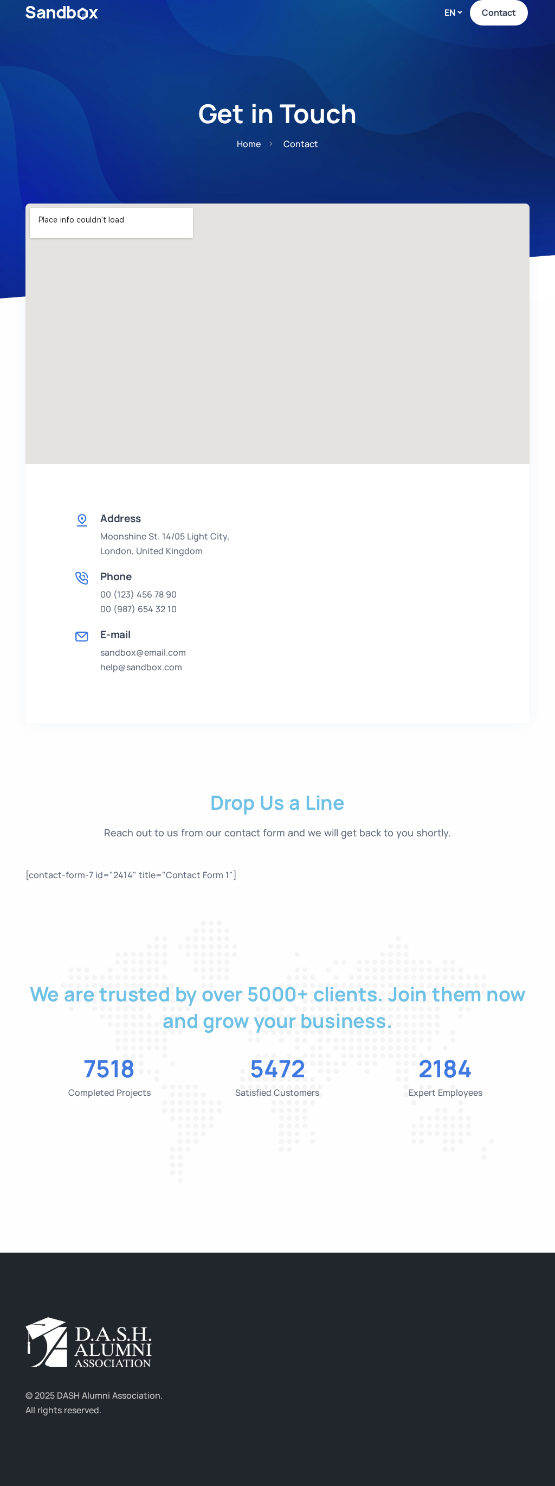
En (449, 12)
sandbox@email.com (143, 652)
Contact (499, 12)
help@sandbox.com (141, 667)
